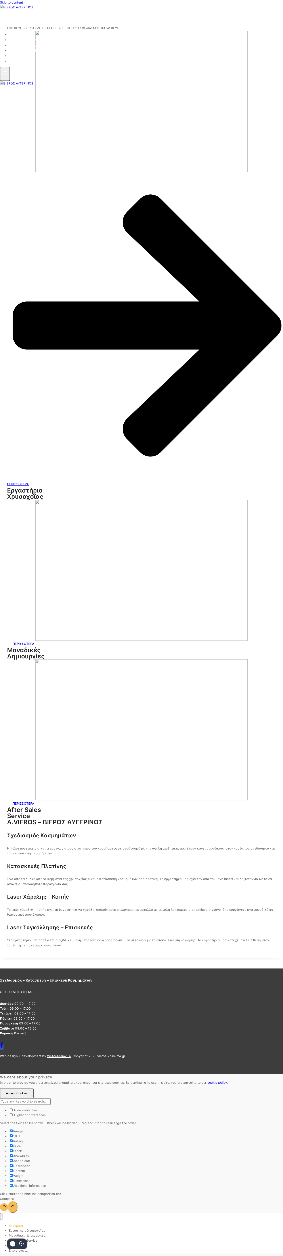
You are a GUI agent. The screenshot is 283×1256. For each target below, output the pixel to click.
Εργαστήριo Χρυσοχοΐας (27, 1230)
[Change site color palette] (17, 1243)
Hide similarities (25, 1110)
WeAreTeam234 (59, 1056)
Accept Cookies (17, 1093)
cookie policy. (217, 1082)
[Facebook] (2, 1047)
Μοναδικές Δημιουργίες (27, 1235)
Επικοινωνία (24, 61)
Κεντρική (16, 1225)
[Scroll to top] (4, 1207)
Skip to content (11, 2)
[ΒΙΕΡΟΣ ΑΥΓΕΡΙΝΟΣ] (17, 7)
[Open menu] (5, 74)
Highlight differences (29, 1115)
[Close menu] (1, 1216)
